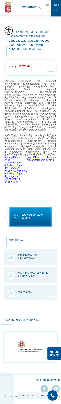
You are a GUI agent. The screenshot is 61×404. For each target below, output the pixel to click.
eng (55, 10)
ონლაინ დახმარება (48, 11)
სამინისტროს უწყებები (22, 320)
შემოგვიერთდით (47, 380)
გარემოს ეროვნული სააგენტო (8, 7)
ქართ (56, 5)
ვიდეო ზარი (47, 5)
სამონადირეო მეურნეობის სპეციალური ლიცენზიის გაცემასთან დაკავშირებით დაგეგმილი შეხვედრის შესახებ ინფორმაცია (29, 41)
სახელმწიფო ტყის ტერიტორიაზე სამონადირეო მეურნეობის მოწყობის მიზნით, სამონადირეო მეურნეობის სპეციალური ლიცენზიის (15, 169)
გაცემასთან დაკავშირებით (36, 158)
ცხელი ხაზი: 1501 (33, 395)
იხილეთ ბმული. (51, 158)
